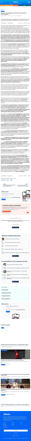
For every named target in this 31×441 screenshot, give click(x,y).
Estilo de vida (4, 426)
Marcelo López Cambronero (11, 15)
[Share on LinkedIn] (25, 175)
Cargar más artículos (15, 281)
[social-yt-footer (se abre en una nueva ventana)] (13, 435)
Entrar (18, 224)
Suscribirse (15, 430)
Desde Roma (2, 9)
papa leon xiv (3, 364)
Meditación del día (6, 293)
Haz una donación (10, 438)
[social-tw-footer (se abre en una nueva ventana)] (16, 435)
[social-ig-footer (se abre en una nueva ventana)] (17, 435)
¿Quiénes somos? (15, 438)
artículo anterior (19, 31)
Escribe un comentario (15, 227)
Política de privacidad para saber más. (16, 197)
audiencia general (4, 379)
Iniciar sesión (15, 432)
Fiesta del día (5, 290)
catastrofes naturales (4, 350)
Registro (6, 5)
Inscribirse (3, 199)
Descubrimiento (5, 427)
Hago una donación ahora (6, 211)
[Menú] (5, 2)
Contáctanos (22, 438)
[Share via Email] (28, 175)
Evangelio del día (6, 295)
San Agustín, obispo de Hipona (18, 3)
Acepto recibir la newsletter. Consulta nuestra (11, 197)
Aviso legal (19, 438)
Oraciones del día (6, 298)
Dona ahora (15, 5)
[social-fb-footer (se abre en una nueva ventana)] (14, 435)
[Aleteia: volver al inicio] (15, 2)
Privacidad (26, 438)
